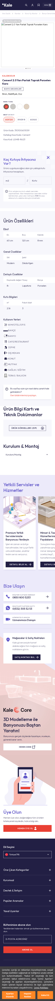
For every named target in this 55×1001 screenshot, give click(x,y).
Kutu (34, 180)
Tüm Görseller (13, 21)
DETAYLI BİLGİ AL (19, 564)
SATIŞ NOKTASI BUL (25, 657)
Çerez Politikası (41, 987)
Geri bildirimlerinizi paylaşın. (23, 395)
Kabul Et (45, 995)
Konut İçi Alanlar (31, 13)
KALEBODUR (8, 76)
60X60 (33, 119)
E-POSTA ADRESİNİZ (16, 939)
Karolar (17, 13)
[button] (27, 68)
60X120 (9, 119)
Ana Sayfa (6, 13)
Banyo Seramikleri (13, 89)
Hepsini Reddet (27, 995)
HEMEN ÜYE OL (25, 828)
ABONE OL (27, 950)
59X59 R (21, 119)
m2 (7, 180)
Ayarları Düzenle (10, 995)
